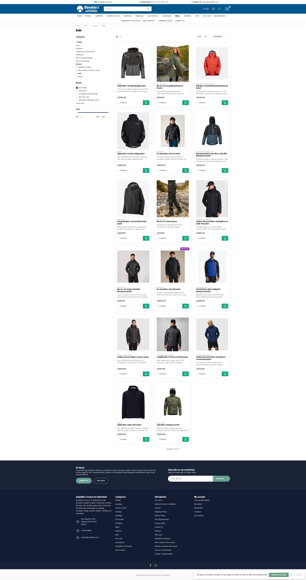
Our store (101, 481)
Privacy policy (160, 523)
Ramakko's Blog (165, 21)
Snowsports (219, 16)
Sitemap (158, 531)
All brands (83, 88)
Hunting (127, 16)
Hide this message (278, 575)
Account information (202, 500)
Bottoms (79, 49)
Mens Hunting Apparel (84, 58)
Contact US (180, 21)
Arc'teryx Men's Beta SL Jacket (168, 154)
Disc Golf (207, 16)
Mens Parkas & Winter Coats (88, 70)
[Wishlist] (219, 8)
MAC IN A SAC (84, 97)
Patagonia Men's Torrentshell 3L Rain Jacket (131, 222)
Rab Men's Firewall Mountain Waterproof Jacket (212, 87)
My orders (198, 504)
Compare (123, 102)
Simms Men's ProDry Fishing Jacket (131, 154)
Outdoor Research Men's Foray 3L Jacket (133, 357)
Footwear (166, 16)
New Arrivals (149, 21)
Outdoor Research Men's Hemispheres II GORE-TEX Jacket (212, 222)
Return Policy (160, 516)
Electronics (153, 16)
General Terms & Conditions (165, 504)
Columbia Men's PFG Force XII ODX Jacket (172, 357)
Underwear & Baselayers (85, 52)
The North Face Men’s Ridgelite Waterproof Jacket (208, 290)
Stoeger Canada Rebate (164, 554)
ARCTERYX (83, 91)
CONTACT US (84, 481)
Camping (99, 16)
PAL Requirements (162, 519)
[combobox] (128, 8)
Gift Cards (158, 535)
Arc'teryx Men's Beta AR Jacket (168, 289)
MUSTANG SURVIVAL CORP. (89, 100)
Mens (177, 16)
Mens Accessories (83, 61)
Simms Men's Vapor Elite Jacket (129, 425)
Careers (158, 508)
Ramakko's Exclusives (131, 21)
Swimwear (80, 55)
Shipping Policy (161, 512)
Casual (80, 77)
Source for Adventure (163, 550)
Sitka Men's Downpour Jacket (168, 425)
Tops (77, 45)
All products (199, 516)
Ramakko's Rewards (162, 539)
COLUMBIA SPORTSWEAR (88, 94)
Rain (103, 26)
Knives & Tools (113, 16)
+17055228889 (86, 531)
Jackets (95, 26)
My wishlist (198, 508)
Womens (187, 16)
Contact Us (159, 527)
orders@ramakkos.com (90, 537)
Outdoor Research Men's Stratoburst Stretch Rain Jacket (210, 358)
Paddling (139, 16)
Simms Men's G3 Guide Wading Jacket (131, 86)
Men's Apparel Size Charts (165, 542)
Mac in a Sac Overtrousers (167, 221)
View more (80, 103)
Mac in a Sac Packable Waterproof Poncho (170, 87)
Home (79, 16)
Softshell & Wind (84, 67)
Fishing (88, 16)
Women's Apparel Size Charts (166, 546)
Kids (197, 16)
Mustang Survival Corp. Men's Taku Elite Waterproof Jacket (211, 155)
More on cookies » (296, 575)
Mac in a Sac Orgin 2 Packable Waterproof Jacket (128, 290)
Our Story (158, 500)
